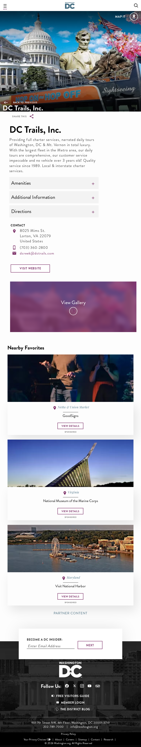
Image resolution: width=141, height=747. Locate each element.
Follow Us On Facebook (65, 686)
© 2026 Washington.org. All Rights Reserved (68, 743)
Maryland (73, 577)
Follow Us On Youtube (87, 686)
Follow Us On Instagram (80, 686)
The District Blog (75, 709)
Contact (95, 739)
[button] (30, 268)
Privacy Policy (68, 734)
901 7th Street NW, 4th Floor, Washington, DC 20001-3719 (70, 722)
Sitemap (82, 739)
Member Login (73, 703)
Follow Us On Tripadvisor (95, 686)
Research (108, 739)
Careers (70, 739)
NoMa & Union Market (73, 407)
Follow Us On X (72, 686)
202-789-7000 (53, 726)
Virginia (73, 492)
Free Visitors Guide (72, 696)
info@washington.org (84, 726)
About (58, 739)
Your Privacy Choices (35, 739)
